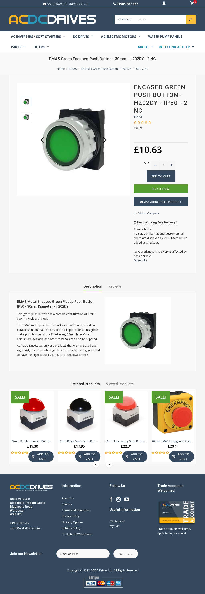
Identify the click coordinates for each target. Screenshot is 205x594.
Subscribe (125, 554)
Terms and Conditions (76, 510)
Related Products (86, 384)
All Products (125, 19)
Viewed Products (120, 384)
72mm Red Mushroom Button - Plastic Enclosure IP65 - (47, 441)
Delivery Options (72, 522)
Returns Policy (71, 528)
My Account (117, 521)
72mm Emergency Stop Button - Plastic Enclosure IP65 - (141, 441)
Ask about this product (162, 202)
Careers (67, 504)
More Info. (140, 260)
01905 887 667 (127, 4)
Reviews (115, 286)
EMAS (138, 116)
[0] (192, 4)
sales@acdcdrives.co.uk (25, 528)
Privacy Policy (70, 516)
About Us (68, 498)
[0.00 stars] (142, 122)
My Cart (115, 526)
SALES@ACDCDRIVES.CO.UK (67, 4)
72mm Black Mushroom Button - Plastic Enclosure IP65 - (95, 441)
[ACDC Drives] (52, 23)
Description (93, 286)
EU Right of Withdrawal (77, 534)
